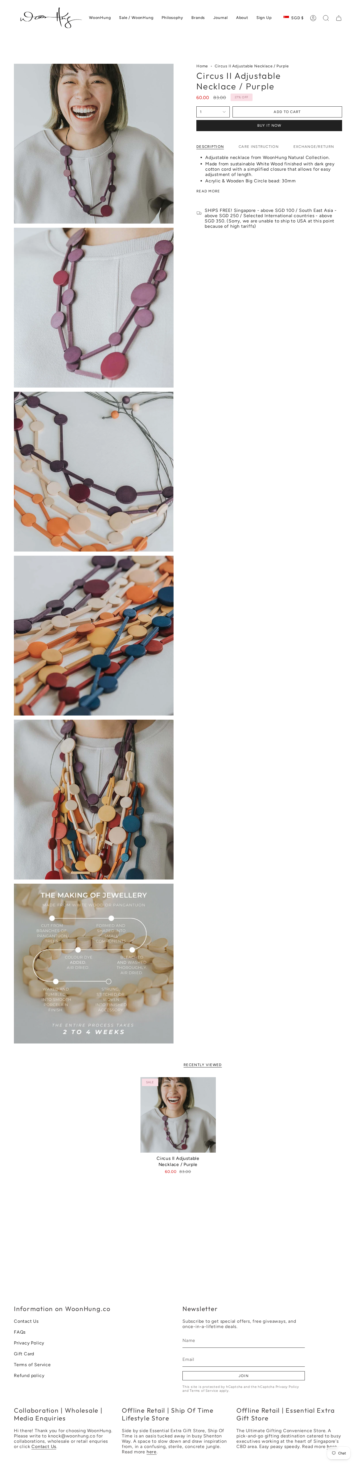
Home (202, 66)
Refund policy (29, 1375)
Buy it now (269, 125)
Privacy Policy (29, 1343)
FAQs (20, 1332)
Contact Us (26, 1321)
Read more (208, 191)
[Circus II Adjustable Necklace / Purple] (178, 1115)
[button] (326, 18)
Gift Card (24, 1353)
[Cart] (338, 18)
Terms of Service (32, 1364)
